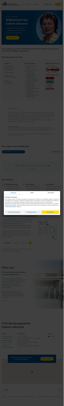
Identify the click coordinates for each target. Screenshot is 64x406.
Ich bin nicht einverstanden (14, 212)
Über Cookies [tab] (51, 192)
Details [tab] (32, 192)
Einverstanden (50, 212)
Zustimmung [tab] (13, 192)
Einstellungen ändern (31, 212)
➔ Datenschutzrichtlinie (10, 206)
